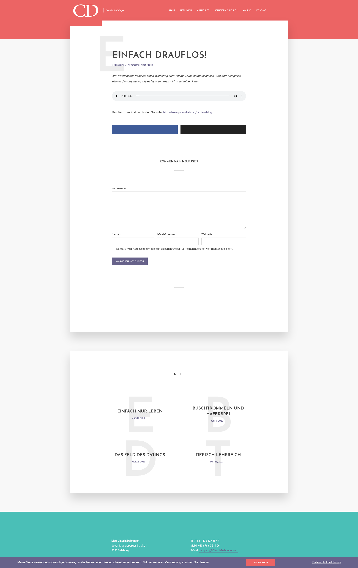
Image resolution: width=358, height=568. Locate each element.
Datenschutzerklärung (326, 562)
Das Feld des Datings (140, 455)
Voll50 (247, 11)
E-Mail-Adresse (167, 234)
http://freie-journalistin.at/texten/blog (187, 112)
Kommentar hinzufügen (140, 64)
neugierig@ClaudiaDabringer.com (218, 550)
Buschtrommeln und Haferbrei (218, 411)
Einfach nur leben (140, 411)
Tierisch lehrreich (218, 455)
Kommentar (119, 188)
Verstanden (261, 563)
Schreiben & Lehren (226, 11)
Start (172, 11)
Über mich (186, 11)
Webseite (206, 234)
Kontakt (261, 11)
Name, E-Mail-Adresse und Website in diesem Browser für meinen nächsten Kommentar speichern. (174, 248)
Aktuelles (203, 11)
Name (116, 234)
